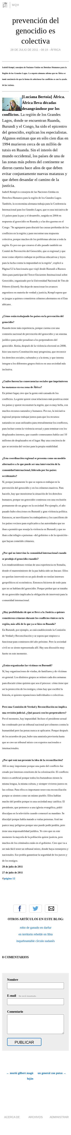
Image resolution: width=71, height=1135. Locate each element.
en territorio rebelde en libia (36, 934)
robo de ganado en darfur (35, 927)
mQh (15, 5)
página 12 (9, 878)
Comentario (15, 1011)
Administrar (59, 1117)
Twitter (35, 908)
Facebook (19, 908)
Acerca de (12, 1117)
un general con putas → (52, 1073)
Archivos (35, 1117)
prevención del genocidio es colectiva (35, 30)
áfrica (55, 49)
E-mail (21, 995)
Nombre (12, 979)
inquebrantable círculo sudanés (35, 941)
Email (51, 908)
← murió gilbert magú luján (19, 1076)
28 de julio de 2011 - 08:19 (29, 49)
